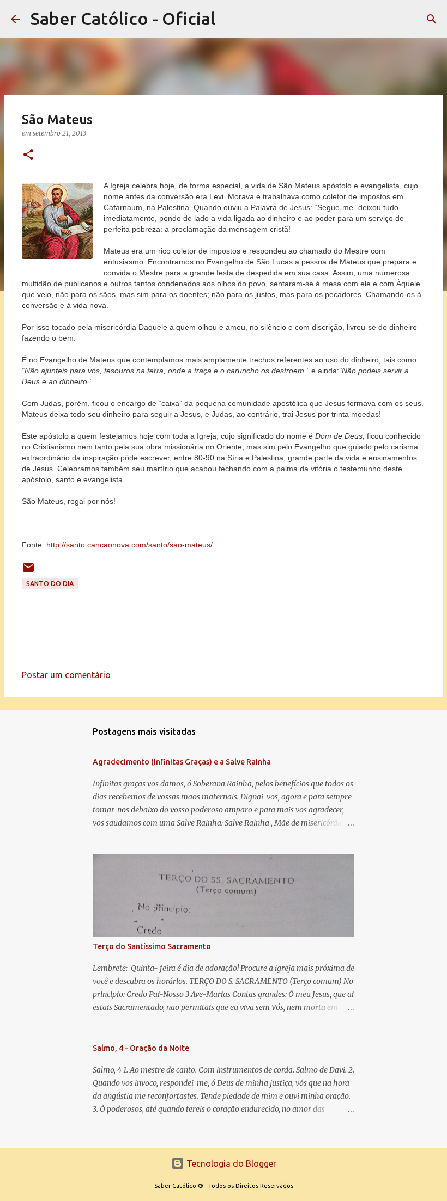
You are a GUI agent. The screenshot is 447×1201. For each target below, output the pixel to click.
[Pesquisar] (431, 19)
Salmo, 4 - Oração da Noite (141, 1048)
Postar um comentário (66, 675)
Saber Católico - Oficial (123, 18)
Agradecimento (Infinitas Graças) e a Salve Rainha (182, 761)
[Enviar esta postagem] (28, 571)
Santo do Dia (50, 583)
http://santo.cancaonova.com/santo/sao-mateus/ (129, 544)
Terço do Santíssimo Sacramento (152, 946)
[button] (28, 155)
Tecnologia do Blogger (230, 1163)
